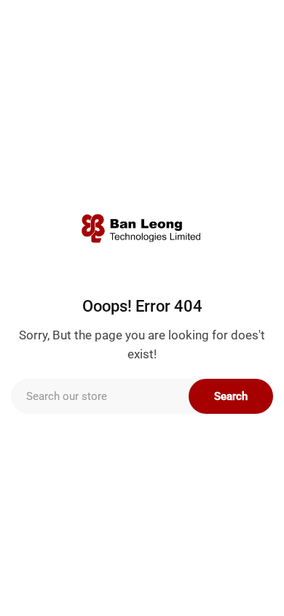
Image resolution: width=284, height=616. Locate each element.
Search (231, 396)
